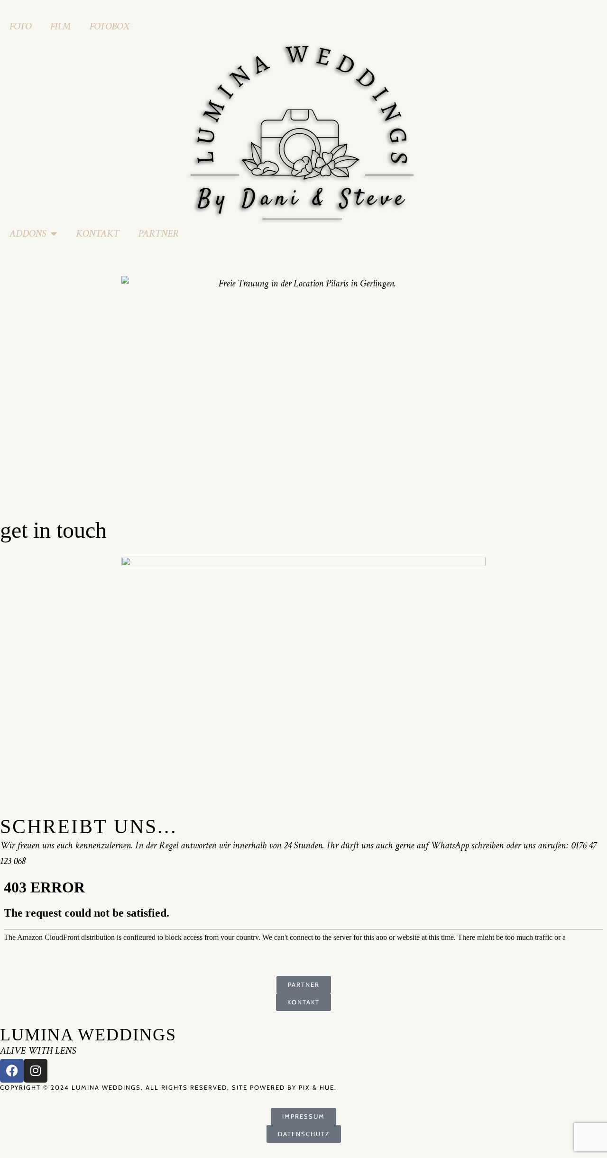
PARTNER (158, 233)
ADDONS (27, 233)
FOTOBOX (109, 26)
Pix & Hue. (318, 1087)
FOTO (20, 26)
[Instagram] (35, 1071)
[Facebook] (12, 1071)
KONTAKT (97, 233)
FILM (60, 26)
